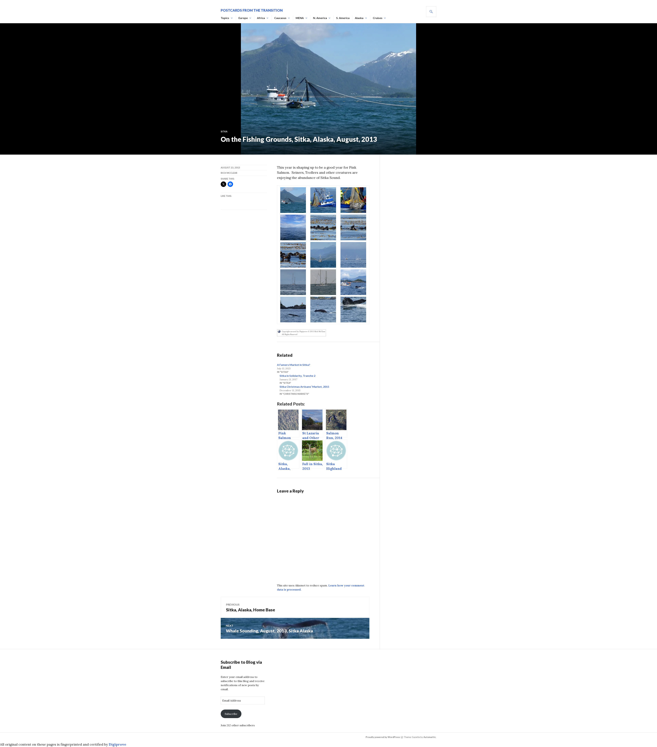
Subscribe (231, 714)
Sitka (224, 131)
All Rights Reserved (289, 334)
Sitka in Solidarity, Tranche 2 (297, 375)
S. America (343, 17)
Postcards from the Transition (252, 10)
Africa (261, 17)
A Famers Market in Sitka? (293, 364)
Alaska (359, 17)
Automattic (429, 737)
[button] (293, 200)
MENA (300, 17)
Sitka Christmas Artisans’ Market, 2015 (304, 386)
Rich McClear (229, 173)
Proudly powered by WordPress (383, 737)
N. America (320, 17)
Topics (225, 17)
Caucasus (280, 17)
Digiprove (117, 744)
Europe (243, 17)
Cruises (377, 17)
